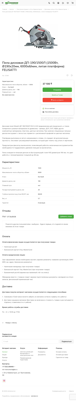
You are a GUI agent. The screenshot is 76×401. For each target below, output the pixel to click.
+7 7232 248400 (8, 367)
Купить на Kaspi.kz (57, 100)
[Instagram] (4, 381)
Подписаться (66, 341)
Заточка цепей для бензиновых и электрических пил (26, 353)
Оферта (71, 391)
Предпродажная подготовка (25, 359)
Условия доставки (62, 355)
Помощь (59, 348)
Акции (4, 355)
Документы (42, 355)
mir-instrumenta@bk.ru (9, 369)
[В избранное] (67, 75)
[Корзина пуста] (72, 3)
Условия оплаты (61, 352)
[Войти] (58, 3)
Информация (43, 348)
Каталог (5, 352)
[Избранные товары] (68, 3)
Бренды (5, 357)
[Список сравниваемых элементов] (63, 3)
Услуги (4, 360)
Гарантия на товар (62, 357)
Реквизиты (41, 352)
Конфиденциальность (59, 391)
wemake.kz (34, 396)
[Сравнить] (72, 75)
